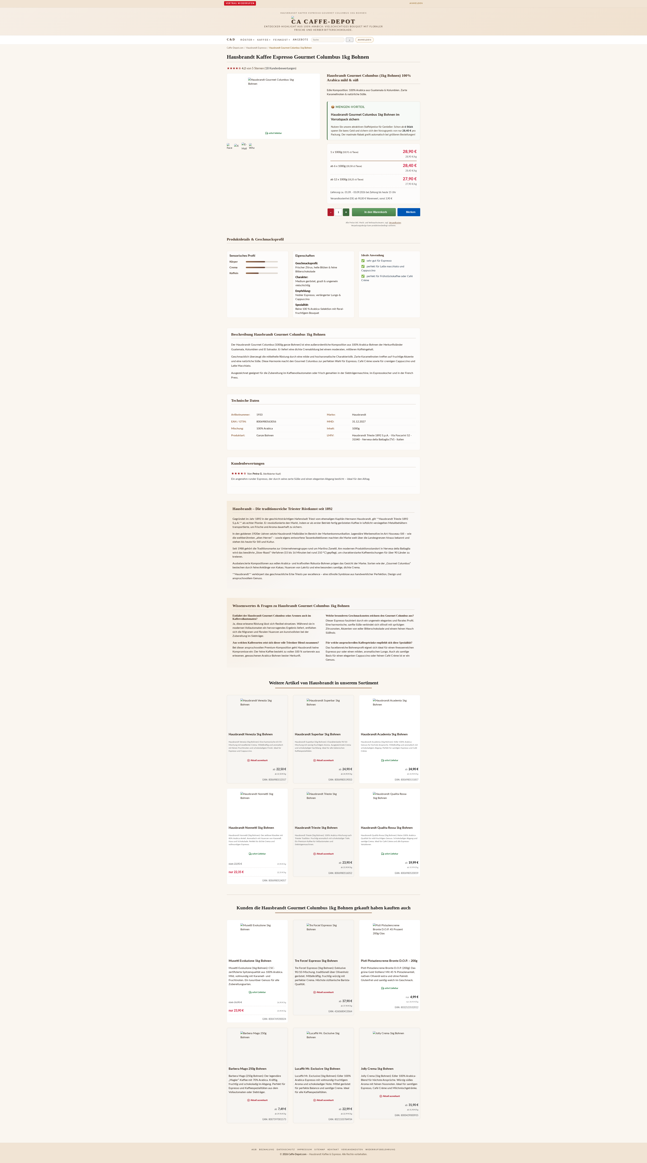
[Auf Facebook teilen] (229, 146)
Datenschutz (286, 1149)
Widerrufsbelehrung (380, 1149)
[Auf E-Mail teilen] (244, 147)
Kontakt (333, 1149)
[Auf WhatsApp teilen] (251, 146)
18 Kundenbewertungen (280, 68)
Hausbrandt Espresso (256, 48)
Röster (247, 39)
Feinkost (281, 39)
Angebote (300, 40)
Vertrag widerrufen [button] (240, 3)
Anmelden (364, 40)
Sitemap (319, 1149)
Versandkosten (395, 223)
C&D (231, 39)
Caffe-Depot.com (235, 48)
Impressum (304, 1149)
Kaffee (264, 39)
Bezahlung (266, 1149)
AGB (254, 1149)
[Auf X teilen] (237, 146)
